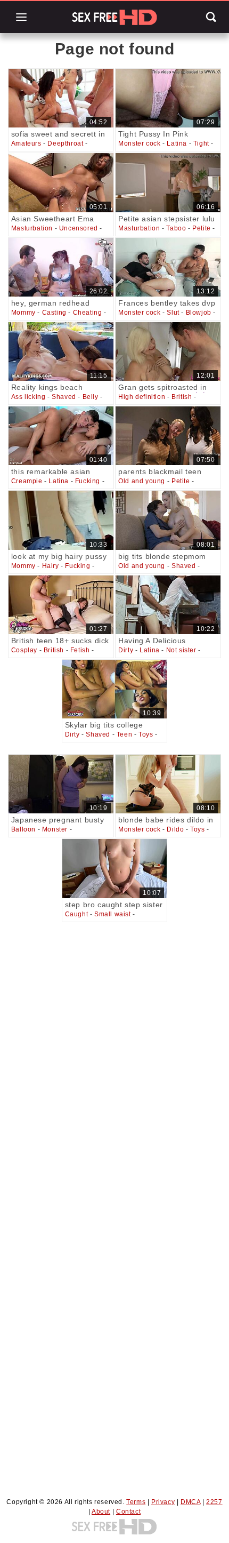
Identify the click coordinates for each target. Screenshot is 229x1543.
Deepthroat (65, 143)
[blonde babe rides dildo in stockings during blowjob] (168, 784)
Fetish (80, 650)
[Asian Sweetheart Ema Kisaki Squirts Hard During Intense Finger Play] (61, 182)
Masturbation (32, 228)
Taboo (176, 228)
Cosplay (24, 650)
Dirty (125, 650)
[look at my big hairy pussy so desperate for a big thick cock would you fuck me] (61, 520)
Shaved (64, 397)
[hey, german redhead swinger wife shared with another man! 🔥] (61, 267)
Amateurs (26, 143)
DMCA (190, 1502)
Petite (201, 228)
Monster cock (139, 143)
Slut (173, 312)
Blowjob (198, 312)
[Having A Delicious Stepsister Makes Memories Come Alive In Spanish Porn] (168, 604)
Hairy (50, 566)
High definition (141, 397)
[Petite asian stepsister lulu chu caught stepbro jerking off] (168, 182)
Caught (76, 914)
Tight (201, 143)
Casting (54, 312)
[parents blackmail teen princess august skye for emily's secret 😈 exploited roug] (168, 435)
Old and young (141, 481)
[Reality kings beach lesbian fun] (61, 351)
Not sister (181, 650)
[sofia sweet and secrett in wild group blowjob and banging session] (61, 98)
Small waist (112, 914)
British (181, 397)
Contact (128, 1511)
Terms (135, 1502)
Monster (55, 829)
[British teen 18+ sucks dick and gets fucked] (61, 604)
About (101, 1511)
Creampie (27, 481)
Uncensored (78, 228)
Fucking (87, 481)
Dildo (175, 829)
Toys (145, 734)
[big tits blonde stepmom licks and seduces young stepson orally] (168, 520)
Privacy (163, 1502)
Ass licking (28, 397)
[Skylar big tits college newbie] (114, 689)
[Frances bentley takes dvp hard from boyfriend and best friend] (168, 267)
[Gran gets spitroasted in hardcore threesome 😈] (168, 351)
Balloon (23, 829)
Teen (124, 734)
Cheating (87, 312)
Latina (177, 143)
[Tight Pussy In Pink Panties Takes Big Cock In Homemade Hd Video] (168, 98)
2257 (214, 1502)
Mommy (23, 312)
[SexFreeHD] (114, 17)
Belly (91, 397)
